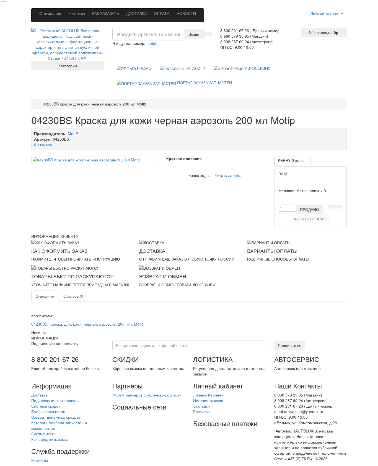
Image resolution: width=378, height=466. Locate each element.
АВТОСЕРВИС (257, 68)
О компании (50, 13)
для (67, 324)
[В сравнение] (338, 206)
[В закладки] (331, 206)
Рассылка (202, 411)
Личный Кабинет (208, 395)
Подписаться (289, 345)
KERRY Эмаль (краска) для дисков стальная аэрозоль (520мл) (294, 160)
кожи (77, 324)
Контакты (76, 13)
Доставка (39, 395)
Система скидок (45, 406)
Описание (45, 296)
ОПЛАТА (161, 13)
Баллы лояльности (48, 411)
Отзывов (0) (74, 296)
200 (121, 324)
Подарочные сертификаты (55, 400)
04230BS (39, 324)
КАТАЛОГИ (194, 68)
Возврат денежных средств (55, 417)
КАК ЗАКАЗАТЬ (105, 13)
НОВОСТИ (186, 13)
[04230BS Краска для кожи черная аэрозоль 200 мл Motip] (94, 160)
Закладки (201, 406)
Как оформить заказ (49, 439)
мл (129, 324)
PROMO (144, 68)
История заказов (208, 400)
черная (90, 324)
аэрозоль (107, 324)
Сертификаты (43, 433)
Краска (56, 324)
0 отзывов (43, 144)
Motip (139, 324)
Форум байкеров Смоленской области (147, 395)
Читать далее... (228, 175)
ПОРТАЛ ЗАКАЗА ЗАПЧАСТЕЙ (204, 82)
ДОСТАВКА (136, 13)
